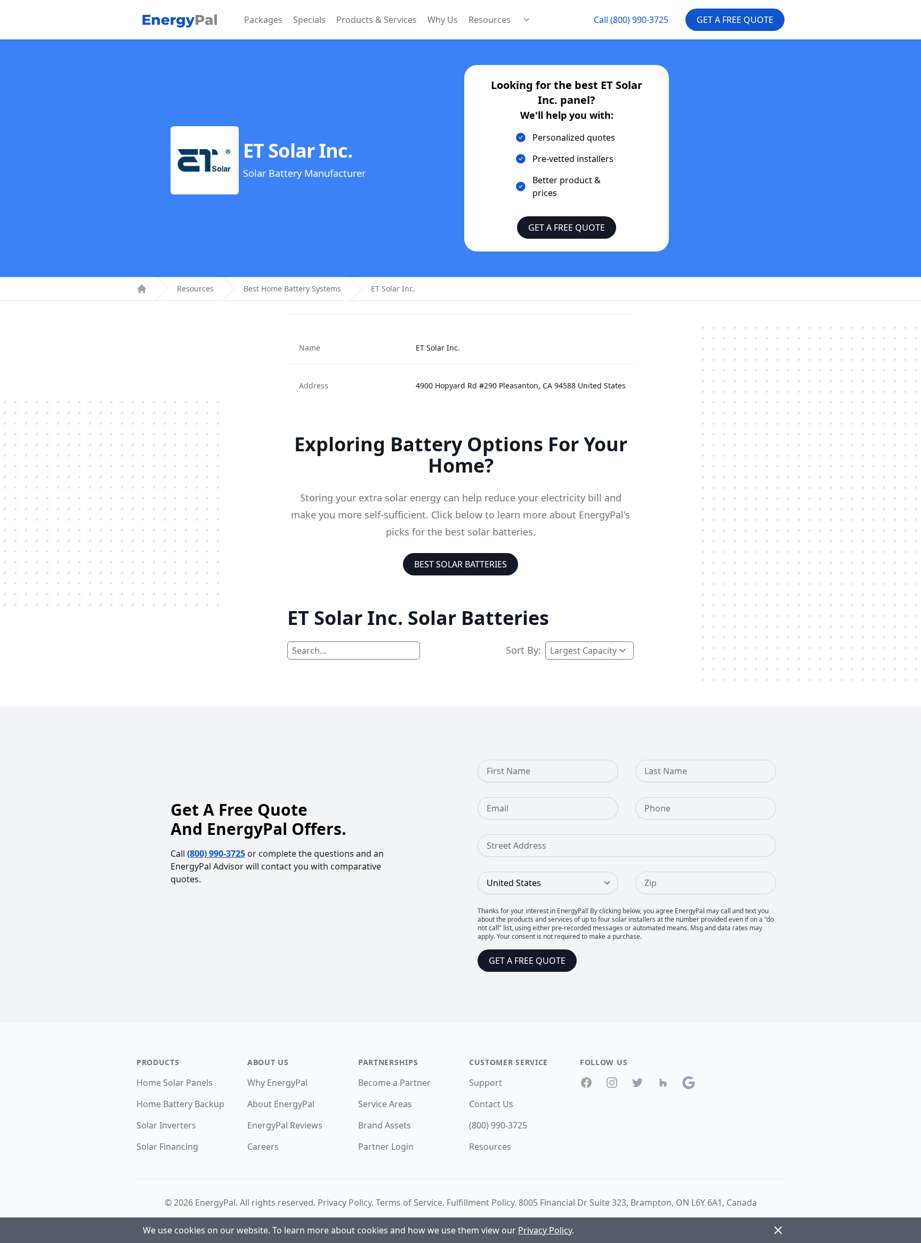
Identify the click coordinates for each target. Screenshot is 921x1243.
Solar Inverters (166, 1125)
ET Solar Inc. (393, 288)
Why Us (442, 20)
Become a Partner (394, 1082)
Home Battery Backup (180, 1104)
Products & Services (376, 20)
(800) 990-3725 (216, 853)
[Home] (141, 288)
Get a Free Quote (735, 20)
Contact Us (491, 1104)
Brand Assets (384, 1125)
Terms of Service (409, 1202)
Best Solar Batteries (460, 564)
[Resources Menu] (526, 19)
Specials (309, 20)
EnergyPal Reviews (284, 1125)
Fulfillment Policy (480, 1202)
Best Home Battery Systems (292, 288)
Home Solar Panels (174, 1082)
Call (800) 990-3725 (631, 20)
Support (485, 1082)
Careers (263, 1146)
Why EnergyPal (277, 1082)
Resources (489, 20)
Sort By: (523, 650)
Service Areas (385, 1104)
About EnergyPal (280, 1104)
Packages (263, 20)
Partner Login (386, 1146)
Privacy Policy (344, 1202)
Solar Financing (167, 1146)
